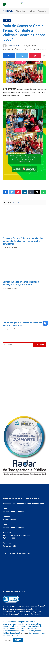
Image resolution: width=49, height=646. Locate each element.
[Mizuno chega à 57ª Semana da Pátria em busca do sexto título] (24, 306)
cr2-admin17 (15, 46)
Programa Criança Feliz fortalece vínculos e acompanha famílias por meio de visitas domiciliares (24, 241)
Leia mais (24, 633)
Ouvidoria (6, 546)
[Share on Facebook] (9, 55)
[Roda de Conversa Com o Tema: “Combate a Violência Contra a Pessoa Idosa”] (24, 72)
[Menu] (4, 4)
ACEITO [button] (18, 640)
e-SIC (14, 546)
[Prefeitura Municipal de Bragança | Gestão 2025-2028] (24, 4)
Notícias (7, 20)
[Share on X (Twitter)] (22, 55)
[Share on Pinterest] (35, 55)
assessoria (20, 609)
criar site (18, 606)
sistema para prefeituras (34, 606)
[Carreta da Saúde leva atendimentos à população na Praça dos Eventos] (24, 265)
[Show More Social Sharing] (44, 55)
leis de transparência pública (17, 614)
